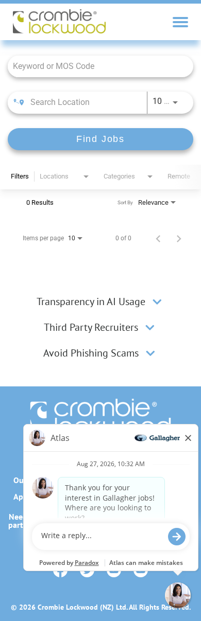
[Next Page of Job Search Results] (179, 238)
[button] (157, 301)
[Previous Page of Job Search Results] (158, 238)
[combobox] (95, 66)
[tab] (100, 301)
